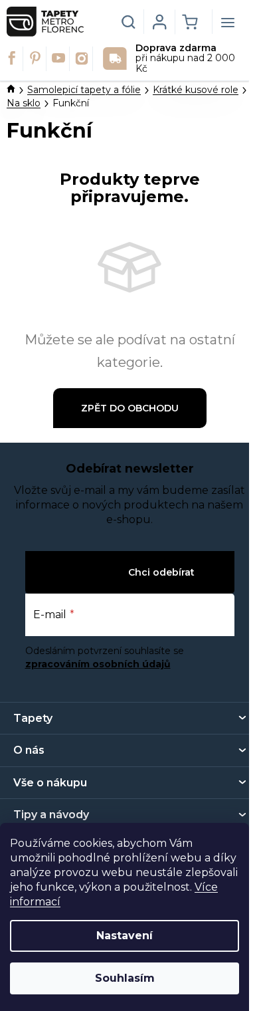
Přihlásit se (96, 572)
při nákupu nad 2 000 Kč (185, 58)
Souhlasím (125, 978)
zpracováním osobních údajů (98, 664)
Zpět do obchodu (130, 408)
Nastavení (124, 935)
